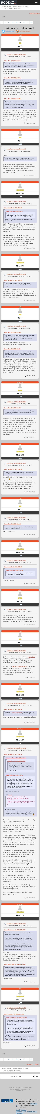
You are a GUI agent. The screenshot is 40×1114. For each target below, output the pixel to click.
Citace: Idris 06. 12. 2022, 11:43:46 (12, 524)
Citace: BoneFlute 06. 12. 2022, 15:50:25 (14, 1014)
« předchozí (32, 13)
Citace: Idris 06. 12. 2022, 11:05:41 (12, 332)
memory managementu (19, 666)
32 (31, 22)
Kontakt (18, 1110)
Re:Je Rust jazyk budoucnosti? (16, 54)
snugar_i (20, 590)
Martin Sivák (20, 382)
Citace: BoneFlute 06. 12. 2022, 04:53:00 (16, 758)
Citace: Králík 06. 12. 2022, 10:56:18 (13, 207)
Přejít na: (13, 1076)
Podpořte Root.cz (32, 1111)
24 (20, 22)
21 (9, 22)
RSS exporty (19, 1113)
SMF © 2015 (18, 1087)
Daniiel (18, 1089)
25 (24, 22)
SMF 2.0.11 (11, 1087)
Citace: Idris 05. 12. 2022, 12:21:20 (14, 775)
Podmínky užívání (21, 1111)
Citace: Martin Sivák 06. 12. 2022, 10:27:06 (14, 929)
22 (12, 22)
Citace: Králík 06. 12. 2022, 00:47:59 (16, 761)
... (5, 22)
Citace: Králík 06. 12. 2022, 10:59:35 (13, 280)
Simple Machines (27, 1087)
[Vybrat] (10, 795)
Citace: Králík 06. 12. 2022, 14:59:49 (13, 709)
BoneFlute (20, 729)
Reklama (23, 1110)
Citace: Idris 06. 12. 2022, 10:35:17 (12, 60)
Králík (20, 35)
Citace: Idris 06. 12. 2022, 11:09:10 (12, 349)
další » (38, 13)
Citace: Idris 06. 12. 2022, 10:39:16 (12, 98)
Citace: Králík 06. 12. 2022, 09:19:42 (13, 754)
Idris (20, 182)
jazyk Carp (31, 657)
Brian (28, 1089)
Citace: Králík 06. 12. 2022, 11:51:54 (13, 566)
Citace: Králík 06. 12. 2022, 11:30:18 (13, 469)
